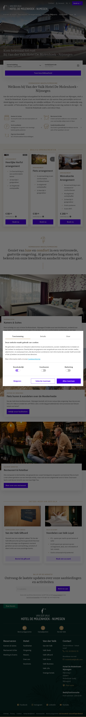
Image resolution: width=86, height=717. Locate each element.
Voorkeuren (44, 367)
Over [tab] (68, 336)
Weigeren (17, 381)
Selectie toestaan (43, 381)
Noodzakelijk (18, 367)
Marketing (69, 367)
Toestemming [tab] (17, 336)
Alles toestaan (69, 381)
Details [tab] (43, 336)
